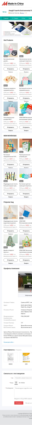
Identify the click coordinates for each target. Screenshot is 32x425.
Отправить (19, 403)
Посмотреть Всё (8, 342)
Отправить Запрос (10, 69)
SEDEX (10, 364)
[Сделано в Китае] (13, 3)
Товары (16, 18)
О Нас (23, 18)
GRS (26, 364)
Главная (6, 18)
